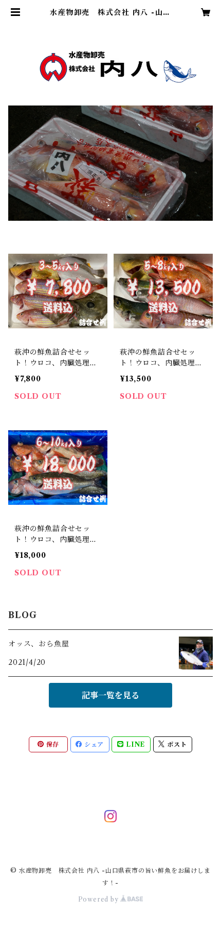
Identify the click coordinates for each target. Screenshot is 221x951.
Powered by (99, 899)
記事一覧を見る (110, 695)
